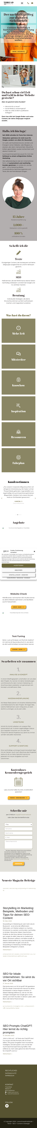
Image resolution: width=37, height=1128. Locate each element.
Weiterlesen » (7, 950)
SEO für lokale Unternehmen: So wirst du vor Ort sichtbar (19, 977)
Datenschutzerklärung (21, 859)
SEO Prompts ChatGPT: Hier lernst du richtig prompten (17, 1029)
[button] (34, 551)
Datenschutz (20, 577)
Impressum (27, 577)
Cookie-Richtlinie (11, 577)
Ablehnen (18, 570)
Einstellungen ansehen (18, 575)
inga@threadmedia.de (23, 814)
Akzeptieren (18, 565)
